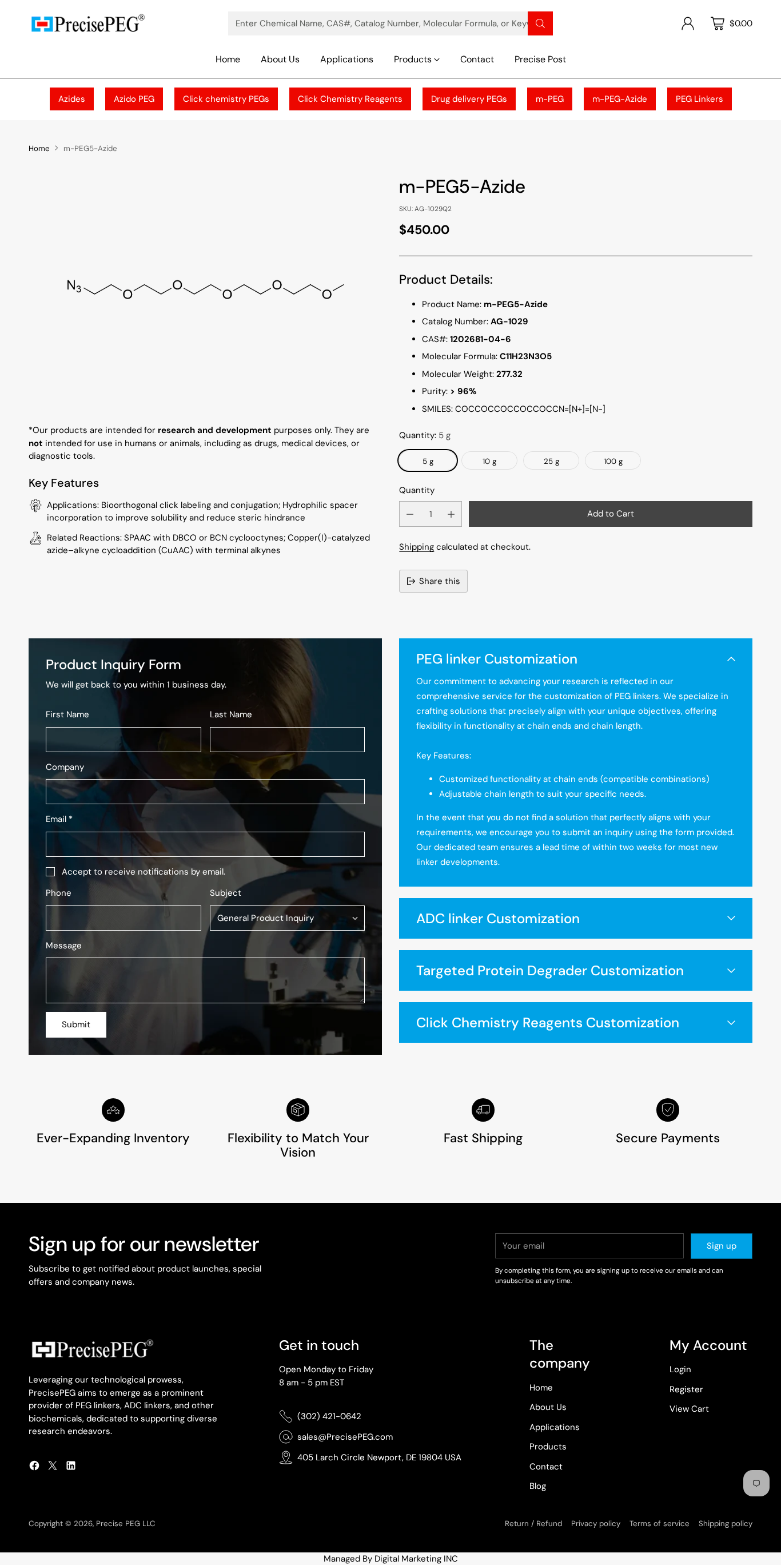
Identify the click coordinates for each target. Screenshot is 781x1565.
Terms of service (659, 1523)
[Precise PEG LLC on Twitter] (52, 1467)
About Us (548, 1407)
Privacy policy (595, 1523)
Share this (439, 581)
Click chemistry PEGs (226, 99)
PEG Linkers (699, 99)
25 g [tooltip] (551, 461)
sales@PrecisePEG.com (345, 1437)
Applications (554, 1427)
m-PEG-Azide (619, 99)
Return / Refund (533, 1523)
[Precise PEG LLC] (87, 23)
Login (680, 1369)
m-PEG (550, 99)
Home (39, 148)
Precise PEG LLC (126, 1523)
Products (548, 1446)
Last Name (231, 714)
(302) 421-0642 (329, 1416)
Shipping (416, 547)
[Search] (540, 23)
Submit (76, 1024)
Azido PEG (134, 99)
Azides (71, 99)
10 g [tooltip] (489, 461)
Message (64, 945)
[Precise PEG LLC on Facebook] (34, 1467)
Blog (537, 1486)
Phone (58, 893)
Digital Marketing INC (416, 1558)
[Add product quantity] (451, 514)
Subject (225, 893)
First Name (67, 714)
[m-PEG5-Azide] (205, 288)
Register (686, 1389)
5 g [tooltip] (428, 461)
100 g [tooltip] (613, 461)
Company (65, 767)
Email (59, 819)
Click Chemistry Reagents (350, 99)
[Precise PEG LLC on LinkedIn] (71, 1467)
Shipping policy (725, 1523)
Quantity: (425, 435)
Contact (546, 1466)
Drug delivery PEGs (469, 99)
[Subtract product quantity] (410, 514)
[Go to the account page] (687, 23)
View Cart (689, 1409)
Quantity (417, 490)
